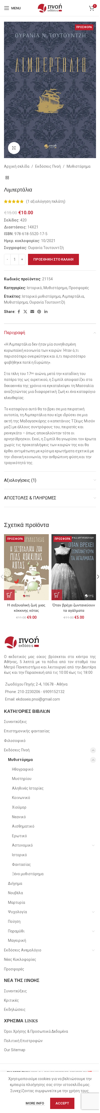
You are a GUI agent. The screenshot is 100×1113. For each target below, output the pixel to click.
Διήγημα (15, 883)
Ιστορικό (34, 288)
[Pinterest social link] (39, 311)
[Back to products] (7, 178)
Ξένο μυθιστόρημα (27, 874)
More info (35, 1103)
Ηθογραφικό (22, 769)
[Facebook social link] (18, 311)
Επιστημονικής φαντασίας (27, 731)
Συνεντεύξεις (15, 722)
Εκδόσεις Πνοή (48, 166)
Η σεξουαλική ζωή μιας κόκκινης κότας (26, 608)
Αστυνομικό (22, 845)
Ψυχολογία (17, 912)
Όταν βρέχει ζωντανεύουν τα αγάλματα (74, 608)
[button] (9, 595)
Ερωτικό (19, 836)
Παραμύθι (16, 931)
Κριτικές (11, 1000)
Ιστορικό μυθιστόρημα (41, 296)
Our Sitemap (14, 1050)
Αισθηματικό (23, 826)
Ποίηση (14, 921)
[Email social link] (32, 311)
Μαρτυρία (16, 902)
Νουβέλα (15, 893)
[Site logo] (50, 8)
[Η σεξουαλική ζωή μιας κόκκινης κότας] (26, 567)
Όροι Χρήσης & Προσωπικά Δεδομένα (36, 1031)
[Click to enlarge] (14, 148)
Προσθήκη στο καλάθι (53, 259)
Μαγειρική (17, 940)
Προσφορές (79, 288)
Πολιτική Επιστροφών (23, 1041)
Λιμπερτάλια (73, 296)
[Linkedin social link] (46, 311)
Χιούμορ (19, 807)
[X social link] (25, 311)
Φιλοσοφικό (15, 741)
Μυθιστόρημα (78, 166)
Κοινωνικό (21, 797)
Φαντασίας (21, 864)
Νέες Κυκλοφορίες (20, 959)
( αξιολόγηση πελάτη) (45, 201)
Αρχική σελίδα (16, 166)
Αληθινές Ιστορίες (28, 788)
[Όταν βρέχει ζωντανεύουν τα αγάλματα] (73, 567)
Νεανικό (19, 817)
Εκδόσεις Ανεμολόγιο (22, 950)
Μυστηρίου (21, 779)
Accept (62, 1103)
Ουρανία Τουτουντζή (47, 302)
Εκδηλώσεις (15, 1009)
